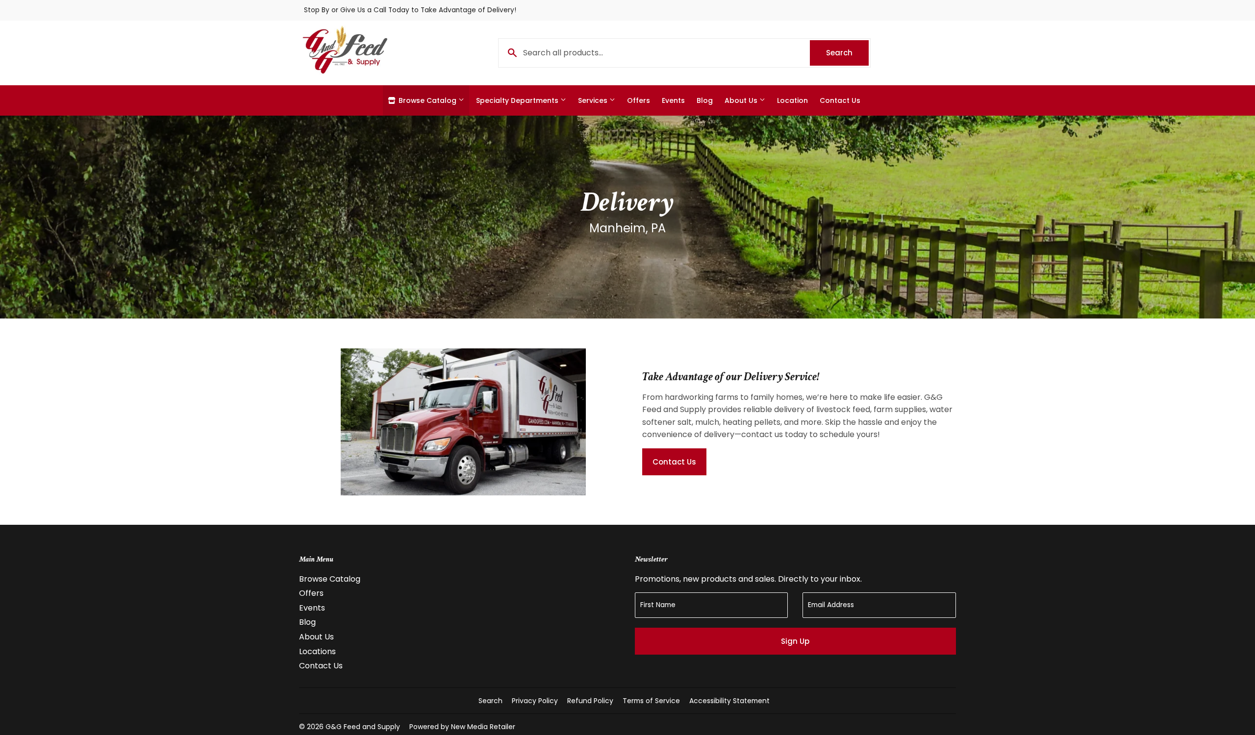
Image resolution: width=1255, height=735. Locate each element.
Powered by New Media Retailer (462, 727)
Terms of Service (651, 701)
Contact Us (840, 100)
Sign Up (795, 641)
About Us (742, 100)
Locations (317, 651)
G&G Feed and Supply (363, 727)
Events (673, 100)
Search (847, 53)
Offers (638, 100)
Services (593, 100)
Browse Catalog (427, 100)
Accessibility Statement (729, 701)
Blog (705, 100)
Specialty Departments (518, 100)
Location (792, 100)
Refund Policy (590, 701)
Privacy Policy (535, 701)
